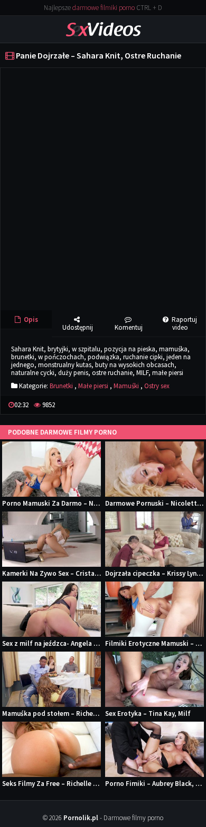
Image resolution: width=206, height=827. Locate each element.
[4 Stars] (185, 405)
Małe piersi (93, 385)
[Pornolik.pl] (103, 28)
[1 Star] (159, 405)
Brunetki (61, 385)
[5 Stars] (193, 405)
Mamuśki (126, 385)
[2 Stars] (168, 405)
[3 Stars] (176, 405)
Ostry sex (157, 385)
